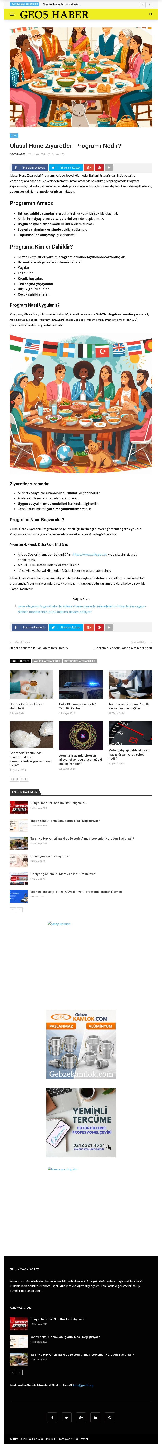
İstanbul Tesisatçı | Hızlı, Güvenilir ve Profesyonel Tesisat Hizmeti (76, 892)
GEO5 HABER (17, 154)
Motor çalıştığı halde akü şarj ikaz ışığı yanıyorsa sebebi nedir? (129, 754)
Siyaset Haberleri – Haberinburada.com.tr (70, 4)
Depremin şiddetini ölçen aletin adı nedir (123, 648)
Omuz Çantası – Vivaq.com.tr (50, 856)
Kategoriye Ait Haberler (79, 661)
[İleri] (20, 909)
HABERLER (51, 1439)
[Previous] (13, 909)
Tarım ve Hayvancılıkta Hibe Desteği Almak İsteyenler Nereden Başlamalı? (82, 838)
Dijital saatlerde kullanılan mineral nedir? (39, 648)
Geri (15, 779)
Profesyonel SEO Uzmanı (73, 1439)
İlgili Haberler (20, 661)
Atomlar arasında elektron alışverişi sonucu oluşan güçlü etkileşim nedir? (80, 760)
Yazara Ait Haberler (47, 661)
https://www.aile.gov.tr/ (90, 554)
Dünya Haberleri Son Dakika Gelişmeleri (58, 803)
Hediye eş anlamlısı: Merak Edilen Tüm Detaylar (63, 874)
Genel (14, 135)
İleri (23, 779)
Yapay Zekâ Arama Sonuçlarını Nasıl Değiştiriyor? (65, 821)
